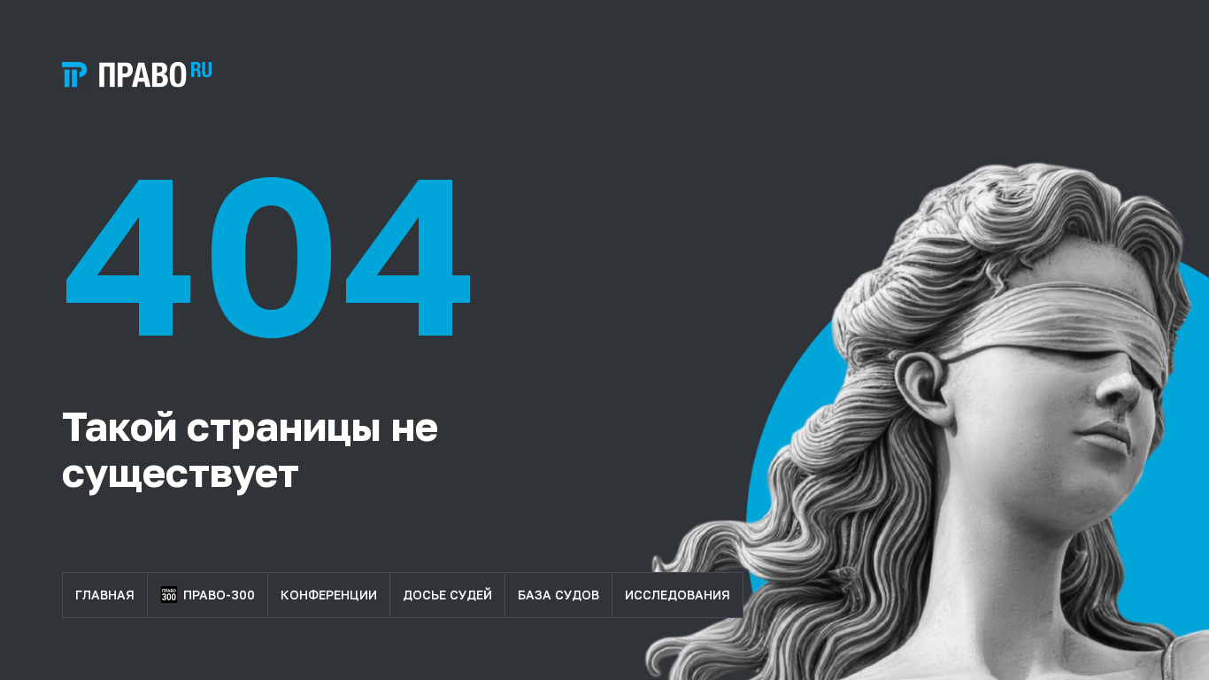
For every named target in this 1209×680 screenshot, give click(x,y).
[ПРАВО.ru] (137, 75)
